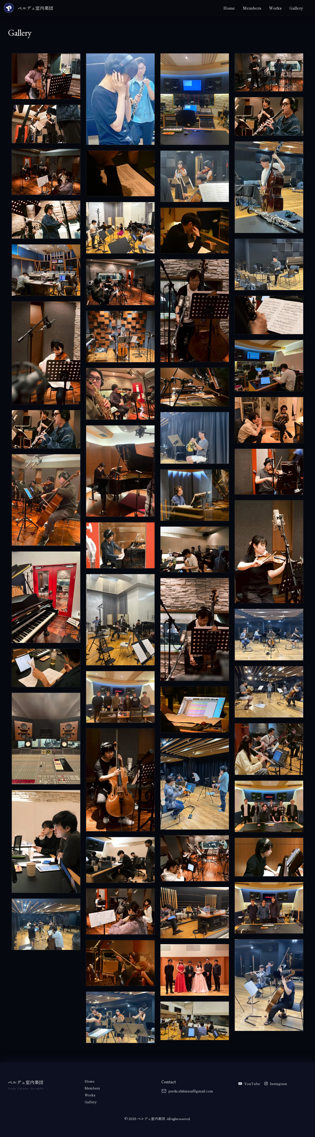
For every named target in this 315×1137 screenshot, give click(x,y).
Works (275, 8)
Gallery (296, 8)
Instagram (278, 1083)
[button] (46, 76)
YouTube (252, 1083)
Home (229, 8)
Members (252, 8)
